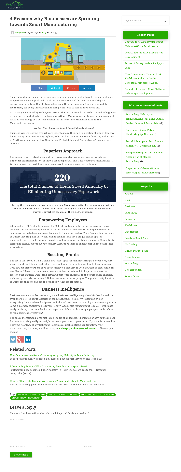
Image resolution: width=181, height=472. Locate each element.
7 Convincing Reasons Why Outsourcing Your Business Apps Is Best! (48, 366)
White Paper (132, 276)
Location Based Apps (136, 237)
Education (130, 218)
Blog (44, 32)
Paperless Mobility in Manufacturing (26, 398)
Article (129, 193)
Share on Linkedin (28, 339)
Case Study (131, 212)
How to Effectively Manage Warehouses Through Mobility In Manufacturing (53, 380)
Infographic (131, 231)
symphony (20, 32)
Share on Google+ (20, 339)
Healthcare (131, 225)
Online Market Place (136, 250)
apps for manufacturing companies (31, 395)
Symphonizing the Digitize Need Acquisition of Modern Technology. (144, 157)
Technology (131, 263)
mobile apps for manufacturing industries (97, 395)
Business (130, 206)
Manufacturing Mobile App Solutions (63, 395)
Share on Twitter (13, 339)
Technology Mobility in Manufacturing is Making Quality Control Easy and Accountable (145, 119)
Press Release (132, 257)
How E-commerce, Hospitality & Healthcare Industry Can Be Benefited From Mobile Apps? (143, 78)
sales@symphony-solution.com (77, 328)
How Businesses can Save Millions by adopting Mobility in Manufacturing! (52, 355)
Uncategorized (133, 269)
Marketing (131, 244)
